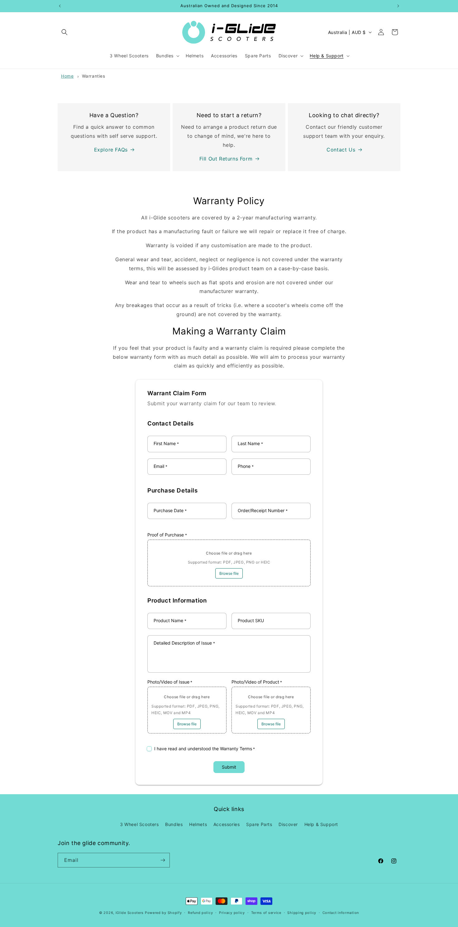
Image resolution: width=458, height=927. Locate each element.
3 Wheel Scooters (139, 824)
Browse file (229, 573)
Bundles (174, 824)
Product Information (177, 600)
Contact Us (341, 149)
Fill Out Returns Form (226, 159)
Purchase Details (172, 490)
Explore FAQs (111, 149)
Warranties (93, 76)
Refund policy (200, 912)
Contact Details (170, 423)
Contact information (340, 912)
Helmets (198, 824)
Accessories (226, 824)
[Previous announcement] (60, 6)
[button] (64, 32)
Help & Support (321, 824)
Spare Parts (259, 824)
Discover (288, 824)
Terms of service (266, 912)
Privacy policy (232, 912)
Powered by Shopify (163, 912)
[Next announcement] (398, 6)
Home (67, 76)
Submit (229, 767)
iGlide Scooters (130, 912)
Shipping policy (301, 912)
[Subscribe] (162, 860)
